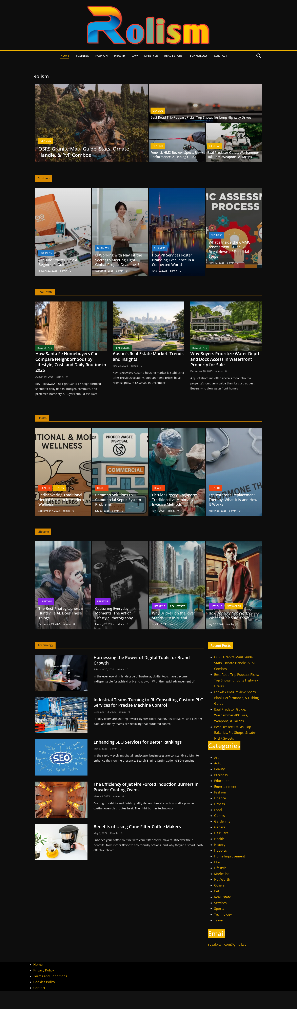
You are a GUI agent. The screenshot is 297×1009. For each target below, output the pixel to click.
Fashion (101, 56)
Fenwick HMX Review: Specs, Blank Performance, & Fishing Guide (177, 154)
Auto (217, 763)
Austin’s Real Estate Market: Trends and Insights (148, 356)
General (45, 140)
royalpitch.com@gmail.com (229, 944)
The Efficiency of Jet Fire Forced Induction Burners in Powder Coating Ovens (146, 786)
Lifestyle (151, 56)
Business (82, 56)
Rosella (173, 624)
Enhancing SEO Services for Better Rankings (138, 742)
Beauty (219, 769)
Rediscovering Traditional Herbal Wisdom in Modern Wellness (61, 499)
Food (218, 810)
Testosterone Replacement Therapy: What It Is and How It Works (233, 499)
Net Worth (234, 606)
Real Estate (173, 56)
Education (222, 781)
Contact (220, 56)
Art (216, 757)
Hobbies (220, 850)
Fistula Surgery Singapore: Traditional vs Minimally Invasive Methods (174, 499)
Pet (216, 891)
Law (135, 56)
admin (63, 270)
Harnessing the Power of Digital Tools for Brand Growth (142, 660)
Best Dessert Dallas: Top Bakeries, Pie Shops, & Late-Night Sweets (235, 733)
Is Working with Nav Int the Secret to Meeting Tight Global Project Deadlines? (118, 260)
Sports (219, 908)
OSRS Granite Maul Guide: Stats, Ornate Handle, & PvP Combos (83, 151)
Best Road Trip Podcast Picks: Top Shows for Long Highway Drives (201, 117)
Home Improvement (229, 856)
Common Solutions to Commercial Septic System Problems (118, 499)
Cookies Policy (44, 982)
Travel (218, 920)
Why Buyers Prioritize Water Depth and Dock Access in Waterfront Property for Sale (225, 359)
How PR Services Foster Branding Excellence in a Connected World (173, 260)
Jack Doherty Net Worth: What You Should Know (230, 615)
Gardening (222, 821)
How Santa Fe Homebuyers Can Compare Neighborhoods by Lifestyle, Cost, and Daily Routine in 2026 (70, 362)
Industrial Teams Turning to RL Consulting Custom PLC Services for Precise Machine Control (148, 702)
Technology (197, 56)
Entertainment (225, 786)
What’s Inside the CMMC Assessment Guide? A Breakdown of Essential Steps (229, 249)
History (219, 845)
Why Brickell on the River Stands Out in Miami (173, 615)
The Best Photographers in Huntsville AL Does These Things (61, 613)
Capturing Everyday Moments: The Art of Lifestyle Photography (114, 613)
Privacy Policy (43, 970)
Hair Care (221, 833)
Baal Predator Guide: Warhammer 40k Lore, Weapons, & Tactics (233, 154)
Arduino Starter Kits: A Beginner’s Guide (57, 262)
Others (219, 885)
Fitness (59, 488)
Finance (220, 798)
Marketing (222, 874)
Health (119, 56)
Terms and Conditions (50, 976)
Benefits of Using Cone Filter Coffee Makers (137, 826)
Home (64, 56)
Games (219, 815)
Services (220, 903)
